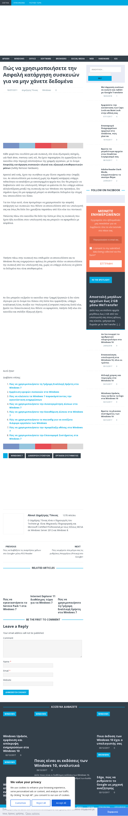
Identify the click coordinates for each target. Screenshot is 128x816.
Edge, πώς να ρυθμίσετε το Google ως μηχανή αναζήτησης (110, 782)
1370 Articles (69, 515)
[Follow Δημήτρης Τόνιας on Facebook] (33, 535)
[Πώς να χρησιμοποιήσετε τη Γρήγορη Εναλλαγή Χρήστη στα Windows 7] (70, 584)
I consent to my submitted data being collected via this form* (105, 252)
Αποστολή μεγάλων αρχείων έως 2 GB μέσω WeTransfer (105, 301)
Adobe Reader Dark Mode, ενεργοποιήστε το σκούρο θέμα (111, 173)
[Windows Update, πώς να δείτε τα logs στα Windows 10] (92, 396)
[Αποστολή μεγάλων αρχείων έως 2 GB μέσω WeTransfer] (105, 284)
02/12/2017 (104, 792)
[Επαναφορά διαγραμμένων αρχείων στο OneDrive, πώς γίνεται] (92, 129)
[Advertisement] (86, 30)
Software (46, 58)
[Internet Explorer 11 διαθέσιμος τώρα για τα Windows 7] (43, 583)
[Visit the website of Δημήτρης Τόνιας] (29, 535)
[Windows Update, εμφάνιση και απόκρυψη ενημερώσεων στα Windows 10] (17, 722)
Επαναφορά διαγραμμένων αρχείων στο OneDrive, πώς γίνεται (109, 131)
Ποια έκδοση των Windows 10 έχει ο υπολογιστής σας (110, 739)
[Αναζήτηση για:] (105, 69)
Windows (19, 58)
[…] (118, 324)
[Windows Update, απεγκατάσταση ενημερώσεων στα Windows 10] (17, 770)
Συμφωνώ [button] (113, 812)
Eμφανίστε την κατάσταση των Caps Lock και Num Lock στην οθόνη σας (112, 109)
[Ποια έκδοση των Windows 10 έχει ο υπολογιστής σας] (111, 722)
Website (7, 679)
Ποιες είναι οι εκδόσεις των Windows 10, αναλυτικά (61, 763)
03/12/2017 (42, 770)
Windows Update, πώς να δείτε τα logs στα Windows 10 (112, 396)
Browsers (61, 58)
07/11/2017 (107, 116)
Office (32, 58)
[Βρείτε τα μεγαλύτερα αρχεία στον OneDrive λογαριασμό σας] (92, 152)
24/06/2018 (107, 345)
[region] (40, 793)
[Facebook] (101, 2)
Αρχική (80, 807)
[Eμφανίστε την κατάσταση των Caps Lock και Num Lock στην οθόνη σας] (92, 108)
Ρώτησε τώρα (35, 3)
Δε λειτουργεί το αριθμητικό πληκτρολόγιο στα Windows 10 (111, 338)
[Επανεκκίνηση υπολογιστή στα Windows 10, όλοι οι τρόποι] (92, 358)
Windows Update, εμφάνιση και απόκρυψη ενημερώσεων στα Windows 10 (16, 743)
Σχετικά (5, 3)
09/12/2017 (107, 366)
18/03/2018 (107, 96)
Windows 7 (16, 455)
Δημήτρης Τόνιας (30, 90)
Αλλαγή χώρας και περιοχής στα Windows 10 (111, 378)
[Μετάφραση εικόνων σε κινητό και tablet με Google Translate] (92, 90)
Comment (8, 637)
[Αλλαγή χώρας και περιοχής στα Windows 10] (92, 378)
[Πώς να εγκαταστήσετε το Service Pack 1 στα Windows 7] (16, 584)
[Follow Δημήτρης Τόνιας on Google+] (43, 535)
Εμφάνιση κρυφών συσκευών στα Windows (34, 391)
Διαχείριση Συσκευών (39, 455)
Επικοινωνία (19, 3)
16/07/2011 (12, 90)
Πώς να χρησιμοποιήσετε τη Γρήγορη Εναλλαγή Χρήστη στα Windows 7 (69, 606)
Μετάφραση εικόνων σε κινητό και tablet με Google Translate (112, 90)
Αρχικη (5, 58)
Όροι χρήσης (120, 807)
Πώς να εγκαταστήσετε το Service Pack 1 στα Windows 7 (15, 604)
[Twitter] (107, 2)
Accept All (61, 802)
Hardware (103, 58)
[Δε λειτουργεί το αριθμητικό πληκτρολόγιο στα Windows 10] (92, 337)
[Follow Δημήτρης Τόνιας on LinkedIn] (48, 535)
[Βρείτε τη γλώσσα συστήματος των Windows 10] (92, 414)
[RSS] (125, 2)
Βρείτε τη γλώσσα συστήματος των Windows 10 (111, 414)
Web (91, 58)
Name (6, 661)
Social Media (78, 58)
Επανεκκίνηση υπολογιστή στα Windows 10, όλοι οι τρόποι (111, 358)
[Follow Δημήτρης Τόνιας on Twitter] (38, 535)
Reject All (41, 802)
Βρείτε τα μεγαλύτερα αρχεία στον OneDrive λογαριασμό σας (112, 152)
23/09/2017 (107, 181)
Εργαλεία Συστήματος (67, 455)
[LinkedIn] (119, 2)
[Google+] (113, 2)
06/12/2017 (107, 384)
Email (6, 670)
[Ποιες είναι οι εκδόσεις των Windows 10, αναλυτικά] (64, 734)
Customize (20, 802)
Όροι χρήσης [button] (33, 813)
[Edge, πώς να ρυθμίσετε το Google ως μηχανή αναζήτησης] (111, 763)
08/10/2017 (107, 160)
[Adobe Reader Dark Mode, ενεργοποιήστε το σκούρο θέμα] (92, 172)
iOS (115, 58)
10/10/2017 (107, 139)
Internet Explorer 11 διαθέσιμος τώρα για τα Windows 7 (42, 599)
